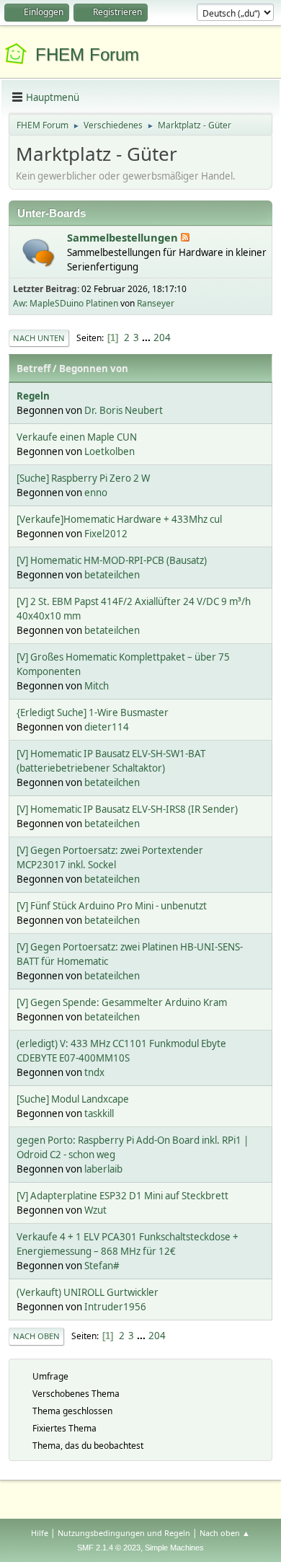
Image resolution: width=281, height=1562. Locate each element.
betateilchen (112, 574)
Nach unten (39, 337)
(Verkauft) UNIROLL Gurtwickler (88, 1292)
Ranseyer (155, 303)
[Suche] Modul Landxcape (73, 1099)
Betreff (33, 368)
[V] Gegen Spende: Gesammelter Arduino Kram (122, 1002)
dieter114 (106, 726)
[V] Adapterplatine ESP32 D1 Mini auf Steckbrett (122, 1195)
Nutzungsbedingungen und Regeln (124, 1532)
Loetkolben (109, 451)
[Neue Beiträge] (38, 253)
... (147, 337)
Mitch (96, 685)
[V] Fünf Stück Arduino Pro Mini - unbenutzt (112, 905)
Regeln (33, 395)
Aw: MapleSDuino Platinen (65, 303)
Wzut (95, 1210)
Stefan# (102, 1265)
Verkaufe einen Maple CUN (77, 437)
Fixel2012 (106, 533)
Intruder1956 (115, 1306)
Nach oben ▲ (225, 1532)
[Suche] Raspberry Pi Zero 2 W (83, 478)
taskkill (99, 1113)
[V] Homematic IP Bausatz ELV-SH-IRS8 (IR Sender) (127, 809)
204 (162, 337)
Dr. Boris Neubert (123, 410)
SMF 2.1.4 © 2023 (108, 1547)
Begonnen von (93, 368)
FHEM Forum (87, 54)
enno (95, 492)
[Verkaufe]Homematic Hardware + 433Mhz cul (119, 519)
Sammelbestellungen (124, 237)
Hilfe (39, 1532)
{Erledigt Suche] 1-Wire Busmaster (93, 712)
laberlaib (103, 1168)
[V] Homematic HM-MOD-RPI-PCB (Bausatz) (112, 560)
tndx (94, 1072)
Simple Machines (174, 1547)
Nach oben (36, 1336)
